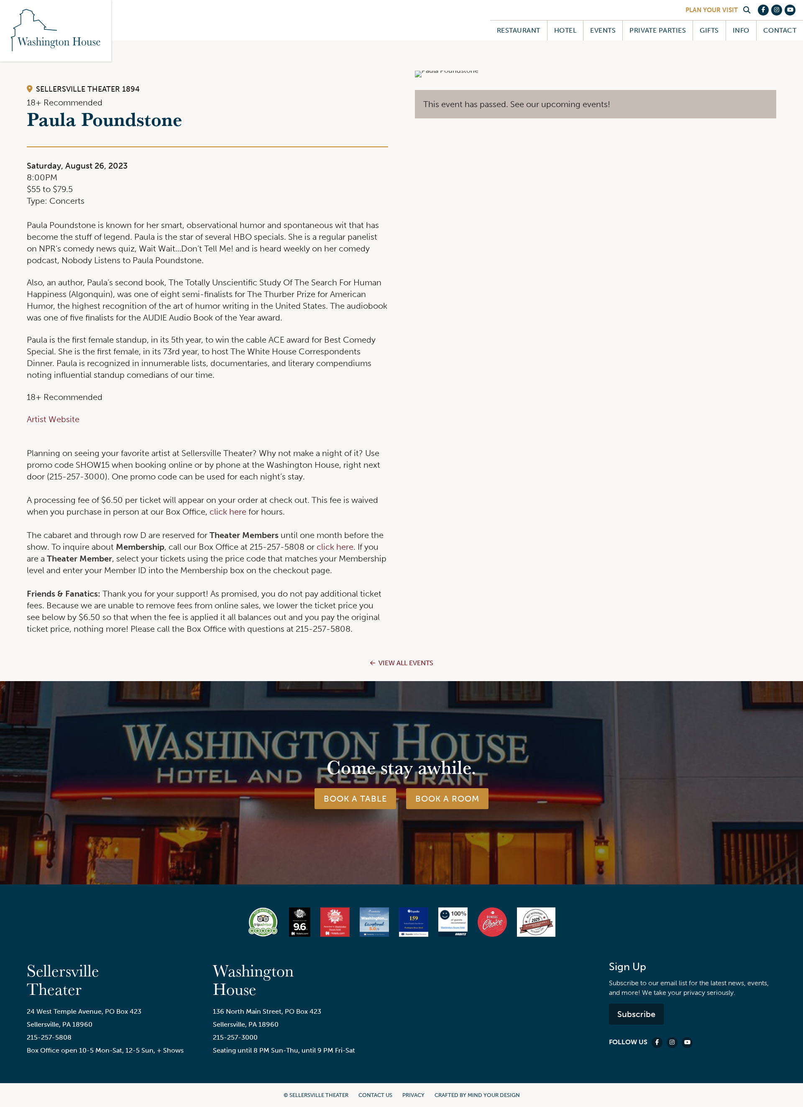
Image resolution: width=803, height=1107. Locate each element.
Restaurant (518, 30)
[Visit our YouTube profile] (790, 10)
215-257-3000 (235, 1037)
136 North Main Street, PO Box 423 (267, 1011)
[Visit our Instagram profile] (776, 10)
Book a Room (447, 799)
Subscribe (636, 1014)
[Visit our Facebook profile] (763, 10)
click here (228, 512)
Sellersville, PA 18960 (59, 1024)
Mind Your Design (494, 1095)
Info (741, 30)
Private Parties (657, 30)
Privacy (413, 1095)
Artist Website (53, 419)
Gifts (709, 30)
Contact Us (375, 1095)
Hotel (565, 30)
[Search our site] (746, 10)
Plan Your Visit (711, 10)
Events (603, 30)
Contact (779, 30)
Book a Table (355, 799)
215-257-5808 (49, 1037)
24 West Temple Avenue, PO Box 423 (84, 1011)
